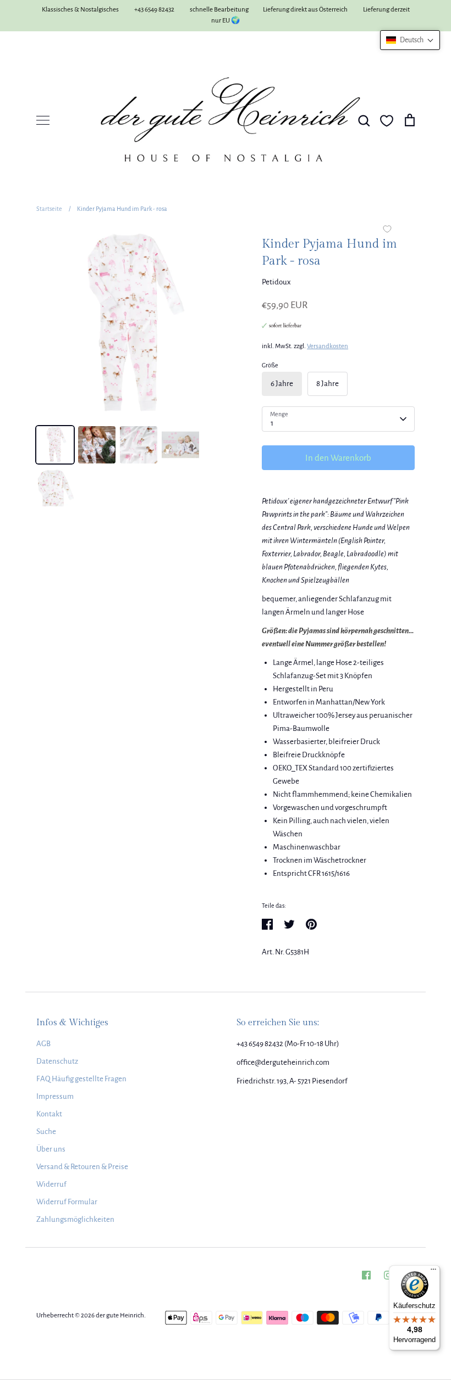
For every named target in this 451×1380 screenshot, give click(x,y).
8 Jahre (327, 383)
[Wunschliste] (387, 121)
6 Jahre (282, 383)
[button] (410, 40)
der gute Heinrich (120, 1315)
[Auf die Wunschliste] (387, 230)
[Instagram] (388, 1275)
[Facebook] (366, 1275)
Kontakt (49, 1114)
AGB (43, 1044)
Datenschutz (57, 1061)
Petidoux (276, 282)
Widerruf (51, 1184)
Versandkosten (327, 346)
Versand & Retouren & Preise (82, 1167)
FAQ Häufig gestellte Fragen (81, 1079)
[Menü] (433, 1271)
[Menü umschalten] (43, 120)
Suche (46, 1131)
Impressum (55, 1096)
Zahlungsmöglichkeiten (75, 1219)
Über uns (50, 1149)
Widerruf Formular (66, 1202)
